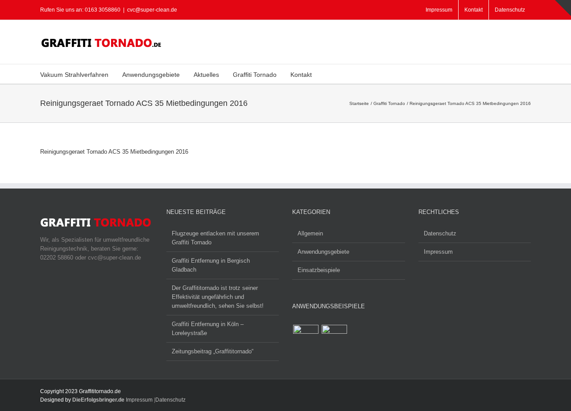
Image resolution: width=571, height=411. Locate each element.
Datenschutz (440, 233)
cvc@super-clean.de (152, 10)
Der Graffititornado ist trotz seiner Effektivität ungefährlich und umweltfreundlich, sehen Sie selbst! (218, 297)
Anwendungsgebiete (323, 251)
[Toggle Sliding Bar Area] (563, 8)
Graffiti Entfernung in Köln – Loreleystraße (208, 328)
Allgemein (310, 233)
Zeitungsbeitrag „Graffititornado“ (212, 351)
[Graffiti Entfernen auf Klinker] (334, 337)
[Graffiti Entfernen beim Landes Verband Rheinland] (305, 337)
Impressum (438, 251)
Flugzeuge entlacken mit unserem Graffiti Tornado (215, 238)
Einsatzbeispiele (319, 270)
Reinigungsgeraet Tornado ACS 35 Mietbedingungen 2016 (114, 151)
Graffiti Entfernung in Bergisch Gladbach (211, 265)
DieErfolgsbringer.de (98, 400)
